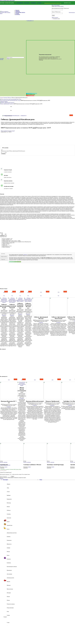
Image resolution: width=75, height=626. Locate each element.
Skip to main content (11, 0)
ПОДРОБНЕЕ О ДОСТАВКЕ (15, 261)
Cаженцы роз (4, 464)
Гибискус (9, 97)
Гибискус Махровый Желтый (28, 305)
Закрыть (1, 478)
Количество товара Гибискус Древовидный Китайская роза (13, 150)
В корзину (3, 153)
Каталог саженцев (3, 462)
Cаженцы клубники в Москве (32, 464)
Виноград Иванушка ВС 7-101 (9, 401)
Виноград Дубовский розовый (35, 401)
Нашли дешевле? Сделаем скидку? (8, 130)
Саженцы (5, 97)
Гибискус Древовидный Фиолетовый (58, 317)
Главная (1, 97)
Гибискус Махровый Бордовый (20, 305)
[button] (4, 315)
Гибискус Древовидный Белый (4, 306)
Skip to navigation (3, 0)
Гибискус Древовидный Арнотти (7, 103)
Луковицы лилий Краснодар (55, 464)
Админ (5, 466)
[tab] (4, 253)
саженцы (25, 254)
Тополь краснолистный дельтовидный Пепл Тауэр (10, 100)
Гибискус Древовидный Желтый (41, 317)
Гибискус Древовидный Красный (12, 306)
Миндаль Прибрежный (52, 401)
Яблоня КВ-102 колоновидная (22, 389)
